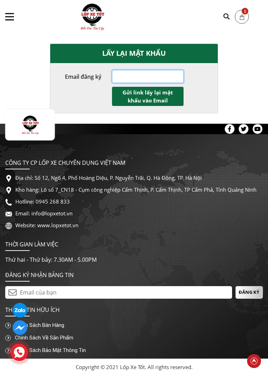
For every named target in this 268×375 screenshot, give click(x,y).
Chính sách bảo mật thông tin (50, 350)
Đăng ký (249, 292)
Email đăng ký (83, 77)
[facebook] (20, 327)
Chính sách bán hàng (39, 325)
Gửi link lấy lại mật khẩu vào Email (147, 96)
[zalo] (20, 310)
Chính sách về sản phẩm (43, 338)
